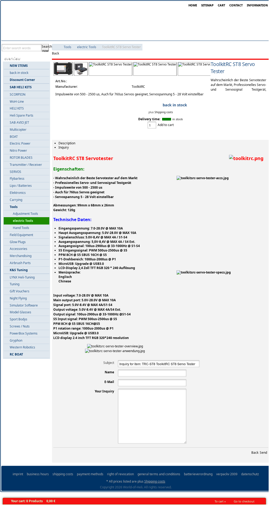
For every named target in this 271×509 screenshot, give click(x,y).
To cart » (220, 501)
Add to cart (166, 125)
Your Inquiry (104, 391)
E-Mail (109, 382)
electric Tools (86, 47)
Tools (67, 47)
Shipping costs (164, 112)
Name (109, 372)
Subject (108, 362)
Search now (45, 47)
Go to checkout (244, 501)
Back (55, 53)
